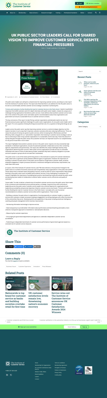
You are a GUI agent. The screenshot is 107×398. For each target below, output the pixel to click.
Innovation (36, 267)
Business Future (11, 267)
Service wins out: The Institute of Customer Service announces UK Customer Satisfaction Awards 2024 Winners (61, 303)
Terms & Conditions (60, 363)
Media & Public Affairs (40, 372)
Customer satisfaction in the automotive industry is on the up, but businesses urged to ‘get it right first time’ (69, 321)
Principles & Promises (60, 368)
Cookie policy (58, 375)
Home (36, 363)
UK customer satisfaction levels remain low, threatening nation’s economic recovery (38, 300)
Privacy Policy (58, 373)
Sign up (84, 327)
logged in (15, 261)
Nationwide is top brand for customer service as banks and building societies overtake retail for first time (15, 300)
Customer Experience (24, 267)
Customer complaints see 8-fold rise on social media (19, 321)
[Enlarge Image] (39, 82)
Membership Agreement (61, 365)
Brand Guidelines (39, 374)
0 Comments (56, 97)
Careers (37, 377)
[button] (100, 13)
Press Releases (46, 267)
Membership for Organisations (43, 365)
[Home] (7, 13)
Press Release (45, 97)
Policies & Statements (60, 370)
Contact (37, 379)
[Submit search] (100, 71)
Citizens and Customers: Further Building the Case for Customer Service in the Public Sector (33, 109)
